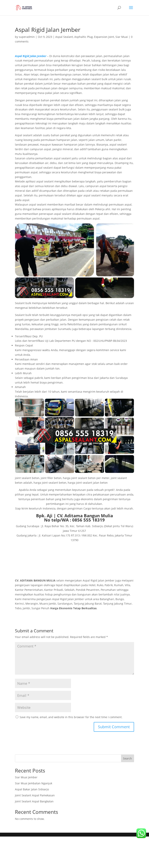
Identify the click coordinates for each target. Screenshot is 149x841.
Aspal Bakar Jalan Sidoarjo (32, 789)
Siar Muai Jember (26, 777)
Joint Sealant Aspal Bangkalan (34, 801)
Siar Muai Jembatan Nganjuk (33, 783)
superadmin (27, 37)
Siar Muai (121, 37)
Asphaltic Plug (83, 37)
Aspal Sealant (64, 37)
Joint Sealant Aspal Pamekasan (35, 795)
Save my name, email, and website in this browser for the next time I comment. (71, 717)
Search (127, 758)
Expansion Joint (104, 37)
